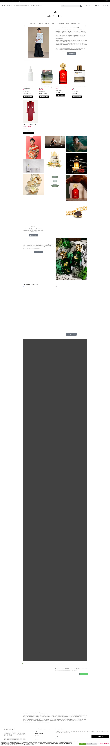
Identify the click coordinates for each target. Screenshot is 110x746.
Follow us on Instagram (29, 337)
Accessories (60, 23)
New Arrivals (32, 23)
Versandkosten (28, 93)
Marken (67, 23)
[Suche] (81, 6)
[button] (24, 26)
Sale (79, 23)
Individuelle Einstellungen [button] (91, 743)
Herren (46, 23)
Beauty (52, 23)
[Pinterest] (108, 6)
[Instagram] (106, 6)
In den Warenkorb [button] (28, 96)
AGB (98, 743)
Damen (40, 23)
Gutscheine (73, 23)
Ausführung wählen (28, 133)
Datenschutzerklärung (104, 743)
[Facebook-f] (104, 6)
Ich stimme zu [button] (82, 743)
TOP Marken (28, 136)
